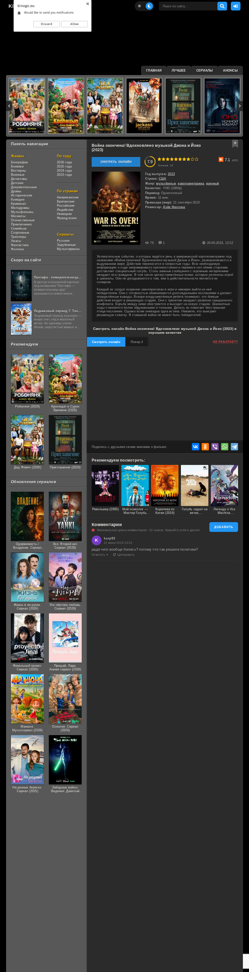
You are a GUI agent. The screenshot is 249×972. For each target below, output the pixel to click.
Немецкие (64, 214)
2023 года (64, 174)
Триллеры (18, 237)
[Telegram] (234, 446)
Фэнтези (17, 249)
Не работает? (225, 341)
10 (197, 159)
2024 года (64, 170)
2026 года (64, 162)
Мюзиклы (18, 216)
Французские (67, 218)
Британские (66, 201)
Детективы (19, 179)
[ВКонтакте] (195, 446)
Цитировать (125, 554)
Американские (68, 197)
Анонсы (230, 70)
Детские (17, 183)
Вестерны (18, 170)
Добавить (223, 527)
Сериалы (204, 70)
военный (212, 183)
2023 (171, 174)
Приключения (21, 224)
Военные (17, 174)
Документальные (24, 187)
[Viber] (215, 446)
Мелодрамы (20, 208)
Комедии (17, 199)
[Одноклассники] (205, 446)
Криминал (18, 203)
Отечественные (23, 220)
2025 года (64, 166)
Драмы (16, 191)
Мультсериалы (68, 249)
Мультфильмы (22, 212)
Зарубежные (66, 245)
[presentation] (9, 106)
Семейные (19, 228)
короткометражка (191, 183)
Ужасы (16, 241)
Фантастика (20, 245)
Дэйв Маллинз (174, 207)
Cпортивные (20, 232)
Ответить (98, 554)
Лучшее (179, 70)
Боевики (17, 166)
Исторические (21, 195)
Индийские (65, 210)
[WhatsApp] (224, 446)
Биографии (19, 162)
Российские (66, 205)
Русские (63, 240)
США (162, 178)
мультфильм (166, 183)
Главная (153, 70)
